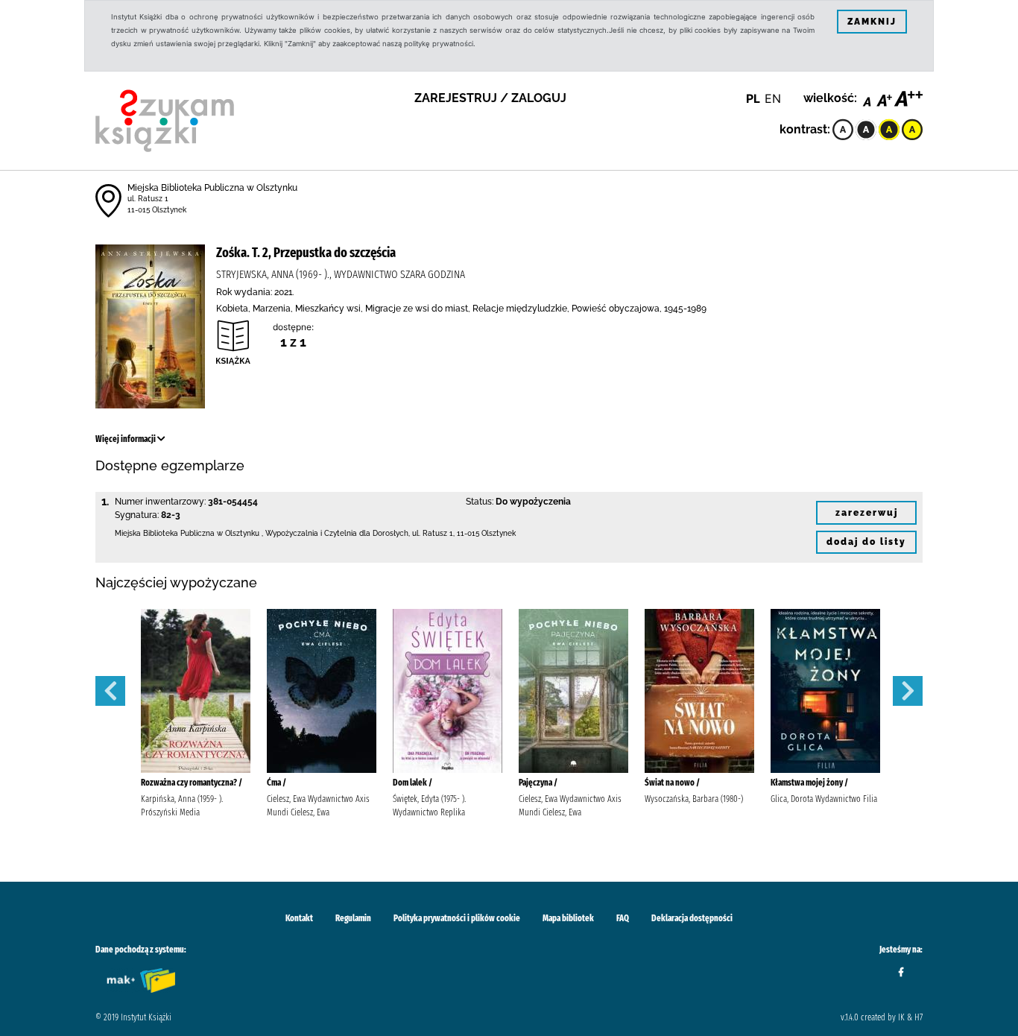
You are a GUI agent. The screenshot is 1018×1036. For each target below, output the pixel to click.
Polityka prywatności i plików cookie (456, 918)
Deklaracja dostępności (692, 918)
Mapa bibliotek (568, 918)
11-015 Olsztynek (156, 210)
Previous (110, 691)
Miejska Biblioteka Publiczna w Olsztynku (212, 188)
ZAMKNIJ (872, 21)
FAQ (622, 918)
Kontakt (299, 918)
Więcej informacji (126, 439)
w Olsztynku (238, 533)
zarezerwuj (866, 513)
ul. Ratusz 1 (147, 199)
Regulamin (353, 918)
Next (908, 691)
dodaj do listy (866, 542)
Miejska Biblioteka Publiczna (165, 533)
